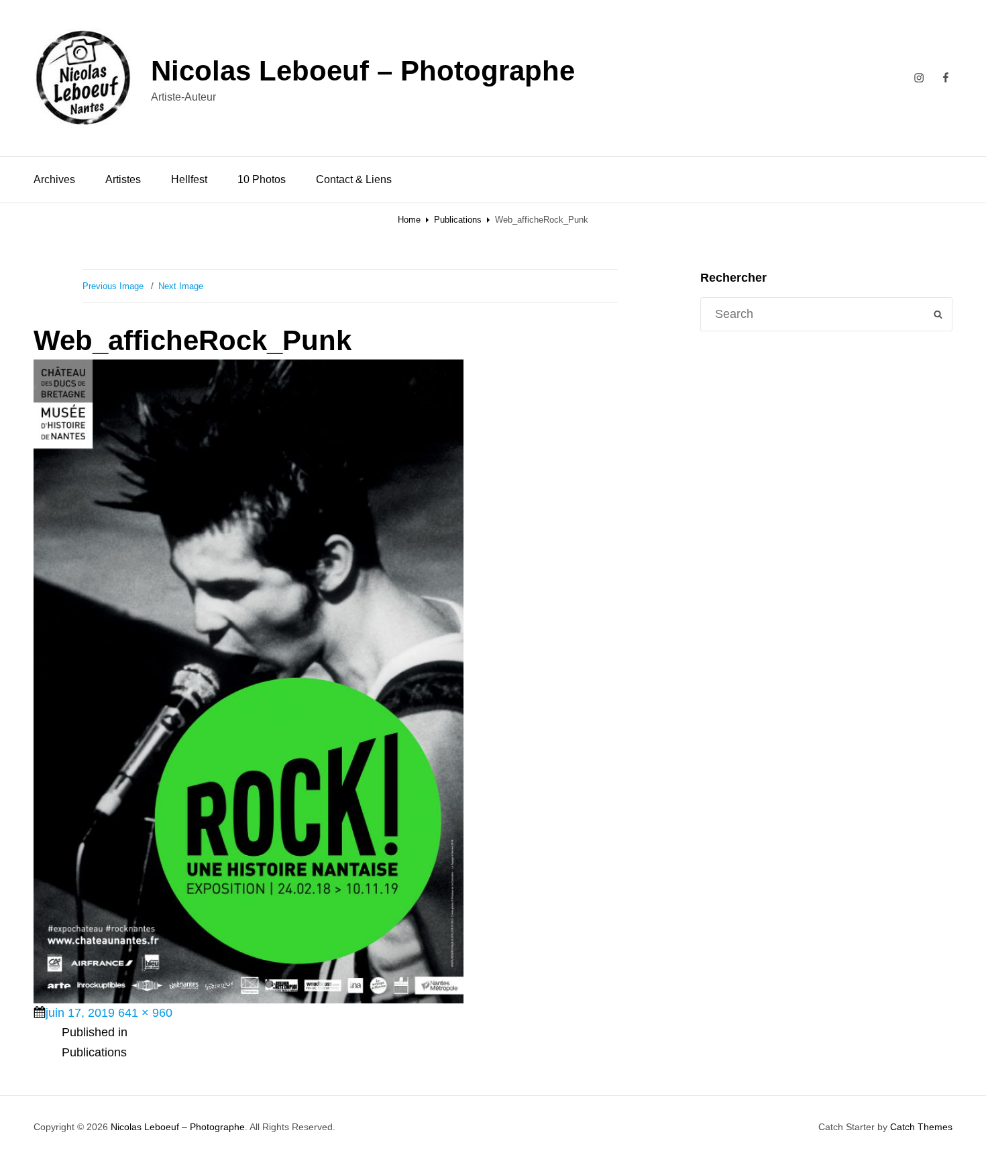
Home (409, 220)
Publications (458, 220)
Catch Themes (921, 1126)
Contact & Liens (354, 179)
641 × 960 (145, 1012)
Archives (54, 179)
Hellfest (189, 179)
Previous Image (113, 286)
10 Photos (261, 179)
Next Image (180, 286)
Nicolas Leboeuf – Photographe (363, 71)
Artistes (123, 179)
